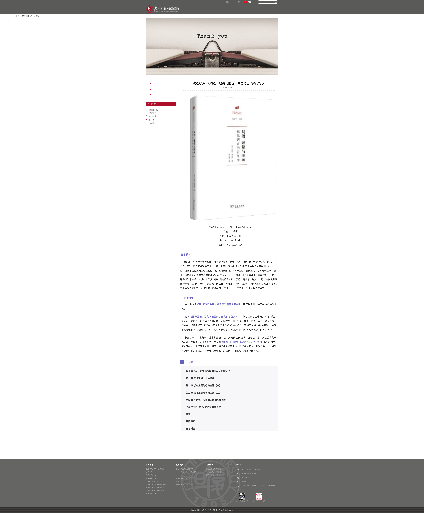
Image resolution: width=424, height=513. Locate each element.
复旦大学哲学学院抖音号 (214, 469)
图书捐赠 (152, 116)
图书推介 (16, 16)
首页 (23, 16)
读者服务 (152, 123)
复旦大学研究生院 (152, 481)
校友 (238, 2)
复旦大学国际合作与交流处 (155, 490)
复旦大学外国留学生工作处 (155, 487)
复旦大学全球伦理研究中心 (185, 469)
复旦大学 (149, 472)
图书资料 (29, 16)
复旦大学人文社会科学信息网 (156, 484)
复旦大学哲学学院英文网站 (155, 469)
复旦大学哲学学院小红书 (214, 472)
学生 (227, 2)
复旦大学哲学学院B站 (213, 475)
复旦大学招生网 (151, 478)
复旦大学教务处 (151, 475)
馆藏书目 (152, 113)
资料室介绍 (153, 110)
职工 (233, 2)
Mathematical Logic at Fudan (185, 484)
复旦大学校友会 (151, 494)
